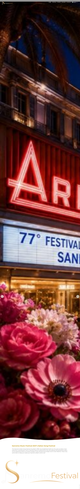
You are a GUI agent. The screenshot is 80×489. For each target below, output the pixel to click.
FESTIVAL (54, 2)
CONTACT (69, 2)
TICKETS (59, 2)
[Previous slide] (2, 296)
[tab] (39, 439)
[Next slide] (77, 296)
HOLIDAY (64, 2)
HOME (50, 2)
